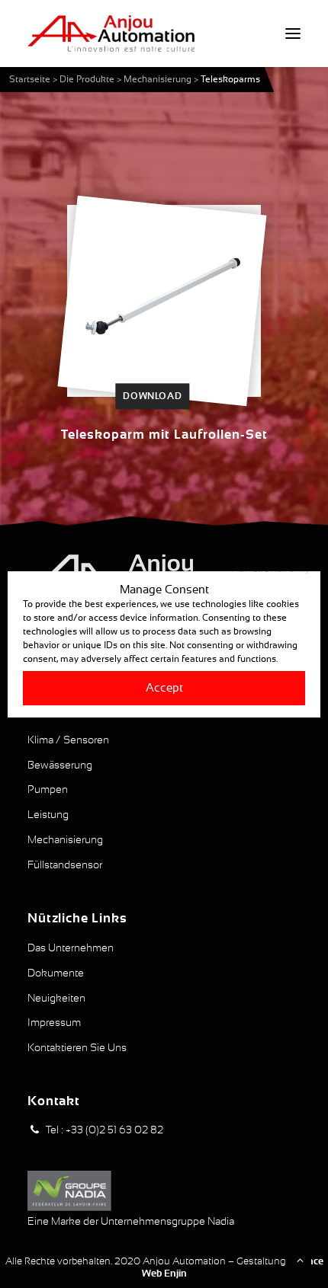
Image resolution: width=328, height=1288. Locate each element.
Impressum (54, 1022)
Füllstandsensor (64, 864)
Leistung (48, 814)
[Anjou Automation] (111, 33)
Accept (164, 687)
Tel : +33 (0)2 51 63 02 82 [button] (104, 1129)
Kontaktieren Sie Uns (77, 1047)
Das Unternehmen (70, 947)
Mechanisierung (157, 79)
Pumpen (47, 789)
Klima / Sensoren (68, 739)
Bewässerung (59, 765)
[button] (293, 33)
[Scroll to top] (299, 1259)
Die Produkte (86, 79)
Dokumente (55, 973)
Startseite (29, 79)
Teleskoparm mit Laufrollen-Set (164, 434)
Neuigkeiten (56, 998)
